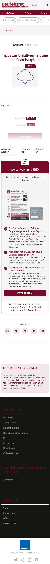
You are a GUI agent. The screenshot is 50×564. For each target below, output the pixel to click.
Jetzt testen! (25, 293)
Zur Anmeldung (32, 310)
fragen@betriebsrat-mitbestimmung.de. (28, 383)
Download (25, 136)
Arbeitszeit (10, 20)
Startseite (9, 30)
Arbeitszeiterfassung (28, 20)
